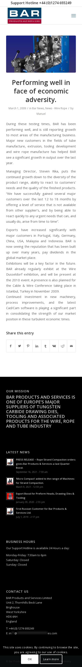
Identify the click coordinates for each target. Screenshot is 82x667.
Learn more (51, 659)
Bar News (38, 108)
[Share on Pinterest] (28, 346)
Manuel (41, 114)
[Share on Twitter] (19, 346)
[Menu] (73, 15)
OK (30, 659)
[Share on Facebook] (10, 346)
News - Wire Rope (56, 108)
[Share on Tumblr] (45, 346)
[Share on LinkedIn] (37, 346)
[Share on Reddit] (63, 346)
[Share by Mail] (71, 346)
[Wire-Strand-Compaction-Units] (41, 54)
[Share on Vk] (54, 346)
